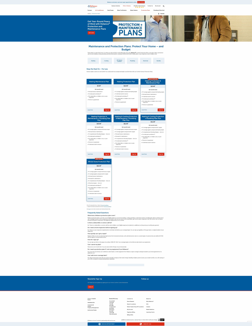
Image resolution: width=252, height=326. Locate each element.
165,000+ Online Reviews (139, 5)
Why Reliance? (149, 301)
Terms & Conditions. (105, 205)
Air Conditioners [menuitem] (99, 10)
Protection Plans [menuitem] (145, 10)
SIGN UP (91, 287)
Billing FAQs (130, 314)
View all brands (113, 314)
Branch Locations (131, 304)
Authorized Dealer (92, 310)
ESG (147, 304)
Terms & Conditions (107, 206)
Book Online (141, 2)
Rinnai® (111, 305)
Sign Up (107, 110)
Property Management (93, 307)
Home (89, 13)
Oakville (162, 13)
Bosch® (111, 311)
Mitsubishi (111, 309)
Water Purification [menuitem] (122, 10)
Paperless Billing (131, 312)
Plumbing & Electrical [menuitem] (159, 10)
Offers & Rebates (127, 5)
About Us (148, 298)
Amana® (111, 308)
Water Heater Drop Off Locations (135, 306)
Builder (89, 306)
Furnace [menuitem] (90, 10)
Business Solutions (116, 5)
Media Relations (150, 309)
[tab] (93, 61)
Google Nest (112, 306)
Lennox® (111, 312)
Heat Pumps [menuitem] (110, 10)
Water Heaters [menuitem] (134, 10)
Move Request (130, 301)
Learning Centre (150, 312)
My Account (158, 5)
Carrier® (111, 302)
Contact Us (150, 5)
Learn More (90, 110)
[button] (163, 6)
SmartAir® (112, 301)
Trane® (111, 304)
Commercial (91, 305)
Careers (148, 306)
